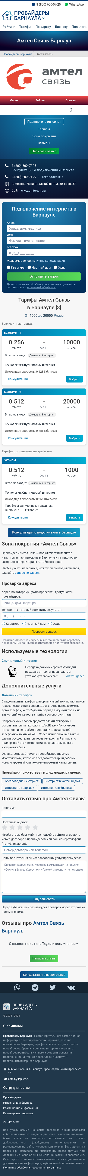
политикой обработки (41, 287)
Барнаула (27, 18)
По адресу (43, 27)
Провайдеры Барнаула (17, 54)
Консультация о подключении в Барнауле (44, 532)
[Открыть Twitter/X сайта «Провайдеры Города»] (53, 987)
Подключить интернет (44, 122)
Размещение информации (20, 1108)
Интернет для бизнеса (56, 787)
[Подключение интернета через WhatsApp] (17, 987)
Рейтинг (9, 27)
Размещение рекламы (18, 1113)
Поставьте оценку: (15, 822)
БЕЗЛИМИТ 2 (12, 391)
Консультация (18, 379)
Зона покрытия (44, 136)
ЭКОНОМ (10, 460)
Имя (10, 235)
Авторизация (11, 1121)
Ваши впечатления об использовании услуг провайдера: (41, 858)
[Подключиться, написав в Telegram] (35, 987)
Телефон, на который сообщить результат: (32, 609)
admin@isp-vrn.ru (18, 1078)
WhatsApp (76, 4)
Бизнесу (61, 27)
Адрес (11, 222)
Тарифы (25, 27)
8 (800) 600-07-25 (48, 4)
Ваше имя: (9, 808)
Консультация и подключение (44, 974)
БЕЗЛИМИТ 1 (12, 332)
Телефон (13, 247)
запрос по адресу (27, 572)
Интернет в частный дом (62, 781)
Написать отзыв (44, 151)
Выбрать (74, 379)
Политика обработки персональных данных (32, 1167)
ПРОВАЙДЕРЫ (31, 13)
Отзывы (71, 100)
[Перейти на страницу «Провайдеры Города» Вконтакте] (71, 987)
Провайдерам (12, 1097)
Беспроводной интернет (21, 781)
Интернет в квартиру (19, 787)
